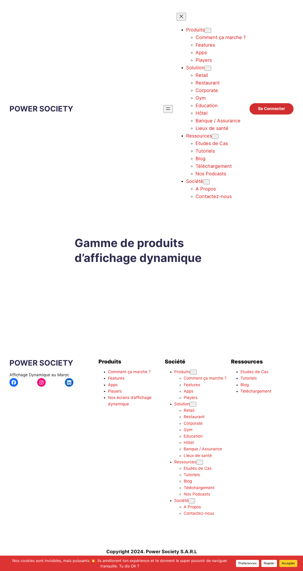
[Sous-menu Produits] (208, 30)
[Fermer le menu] (181, 17)
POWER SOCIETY (41, 108)
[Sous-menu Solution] (208, 68)
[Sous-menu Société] (206, 181)
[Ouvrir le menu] (168, 109)
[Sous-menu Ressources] (215, 136)
